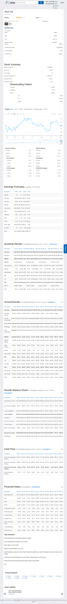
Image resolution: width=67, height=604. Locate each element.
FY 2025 (16, 576)
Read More (11, 594)
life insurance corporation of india (17, 538)
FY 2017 (24, 578)
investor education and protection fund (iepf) (21, 561)
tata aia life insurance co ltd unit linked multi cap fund (25, 557)
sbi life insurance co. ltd (13, 548)
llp (5, 564)
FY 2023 (33, 576)
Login (62, 2)
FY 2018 (16, 578)
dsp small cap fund (11, 545)
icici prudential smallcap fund (15, 541)
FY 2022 (41, 576)
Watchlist (46, 21)
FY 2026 (8, 576)
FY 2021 (49, 576)
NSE (6, 24)
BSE (10, 24)
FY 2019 (8, 578)
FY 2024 (24, 576)
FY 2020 (58, 576)
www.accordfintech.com (9, 600)
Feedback (65, 249)
